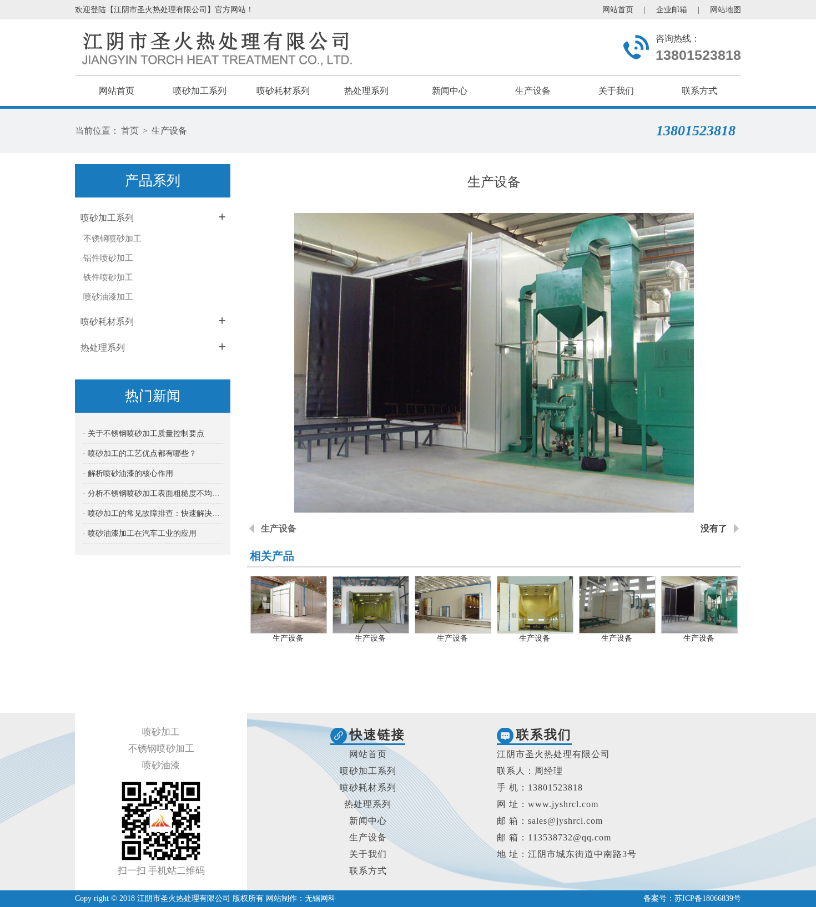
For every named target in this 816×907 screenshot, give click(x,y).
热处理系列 (366, 90)
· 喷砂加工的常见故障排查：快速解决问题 (153, 513)
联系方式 (699, 90)
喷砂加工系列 (199, 90)
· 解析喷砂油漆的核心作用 (128, 473)
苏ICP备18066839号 (707, 898)
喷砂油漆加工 (108, 296)
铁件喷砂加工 (108, 277)
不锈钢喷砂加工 (112, 238)
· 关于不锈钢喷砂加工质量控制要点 (143, 433)
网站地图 (725, 10)
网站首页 (617, 10)
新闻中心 (449, 90)
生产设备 (533, 90)
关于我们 (616, 90)
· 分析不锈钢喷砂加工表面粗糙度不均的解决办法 (153, 493)
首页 (130, 130)
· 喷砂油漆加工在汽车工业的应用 (140, 533)
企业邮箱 (671, 10)
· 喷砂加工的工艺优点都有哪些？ (140, 453)
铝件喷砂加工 (108, 258)
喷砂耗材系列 (283, 90)
